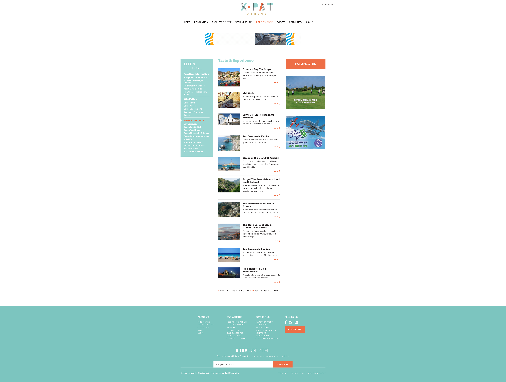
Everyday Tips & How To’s (195, 77)
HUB (243, 22)
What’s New (191, 99)
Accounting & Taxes (193, 89)
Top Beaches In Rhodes (256, 249)
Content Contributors (267, 339)
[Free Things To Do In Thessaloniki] (229, 273)
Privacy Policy (298, 373)
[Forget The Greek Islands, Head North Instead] (229, 185)
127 (242, 290)
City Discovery (190, 124)
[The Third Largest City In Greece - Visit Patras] (229, 231)
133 (269, 290)
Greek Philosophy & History (196, 133)
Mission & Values (206, 325)
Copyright (283, 373)
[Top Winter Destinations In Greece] (229, 209)
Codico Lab (203, 373)
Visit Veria (248, 93)
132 (265, 290)
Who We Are (204, 322)
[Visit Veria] (229, 100)
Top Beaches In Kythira (256, 136)
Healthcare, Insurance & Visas (195, 93)
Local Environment (193, 109)
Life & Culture (234, 330)
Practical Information (196, 74)
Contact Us (203, 327)
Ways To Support (264, 322)
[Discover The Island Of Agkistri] (229, 164)
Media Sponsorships (266, 330)
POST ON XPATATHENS (305, 64)
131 (261, 290)
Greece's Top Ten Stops (257, 69)
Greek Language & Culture (196, 136)
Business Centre (235, 333)
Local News (189, 103)
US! (310, 22)
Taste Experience (194, 120)
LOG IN (201, 333)
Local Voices (190, 106)
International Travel (193, 152)
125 (233, 290)
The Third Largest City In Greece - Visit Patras (257, 226)
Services (231, 327)
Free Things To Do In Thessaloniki (255, 270)
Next (276, 290)
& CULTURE (264, 22)
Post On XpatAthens (236, 325)
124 (228, 290)
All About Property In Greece (193, 82)
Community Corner (236, 339)
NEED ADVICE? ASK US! (237, 322)
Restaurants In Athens (194, 145)
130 (256, 290)
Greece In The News (193, 112)
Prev (222, 290)
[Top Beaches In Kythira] (229, 143)
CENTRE (222, 22)
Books (186, 115)
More (276, 82)
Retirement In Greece (194, 86)
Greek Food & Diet (192, 127)
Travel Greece (191, 149)
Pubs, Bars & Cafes (192, 142)
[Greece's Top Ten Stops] (229, 77)
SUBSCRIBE (282, 364)
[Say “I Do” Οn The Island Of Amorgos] (229, 119)
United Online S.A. (231, 373)
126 (238, 290)
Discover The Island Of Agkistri (261, 158)
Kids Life (188, 139)
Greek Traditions (192, 130)
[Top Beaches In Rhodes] (229, 255)
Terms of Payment (316, 373)
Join (200, 330)
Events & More (234, 336)
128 (247, 290)
